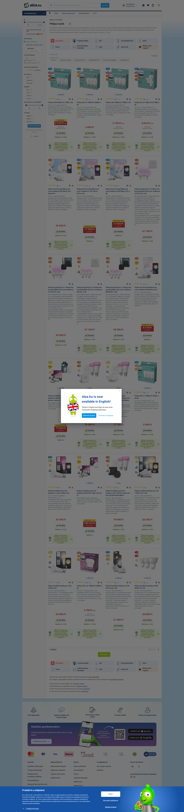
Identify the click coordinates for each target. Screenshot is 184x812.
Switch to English (89, 415)
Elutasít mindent (110, 807)
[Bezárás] (120, 391)
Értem (111, 794)
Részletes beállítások (110, 800)
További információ (32, 808)
